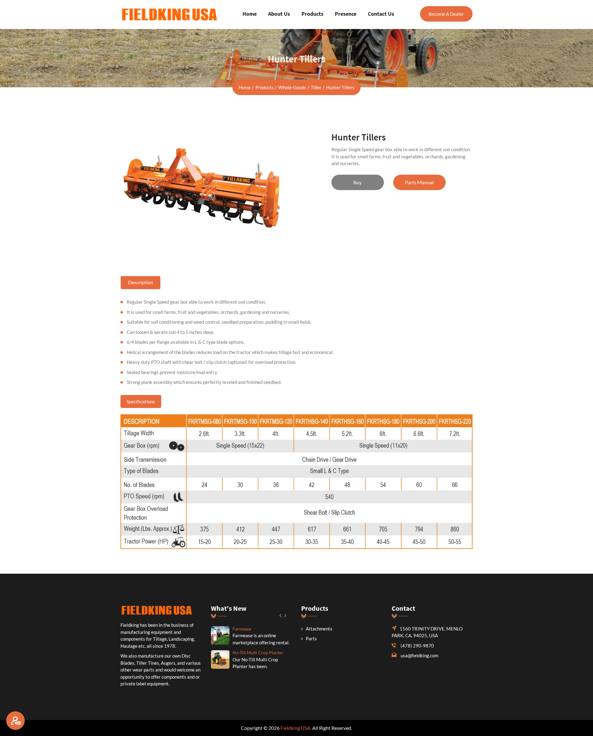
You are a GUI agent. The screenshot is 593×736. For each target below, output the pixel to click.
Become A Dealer (446, 14)
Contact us (381, 13)
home (245, 87)
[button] (281, 615)
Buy (357, 182)
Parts (311, 638)
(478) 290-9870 (417, 645)
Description (140, 282)
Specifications (141, 401)
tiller (316, 87)
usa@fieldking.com (419, 655)
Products (312, 13)
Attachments (319, 628)
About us (279, 13)
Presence (345, 13)
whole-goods (292, 87)
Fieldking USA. (295, 728)
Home (249, 13)
